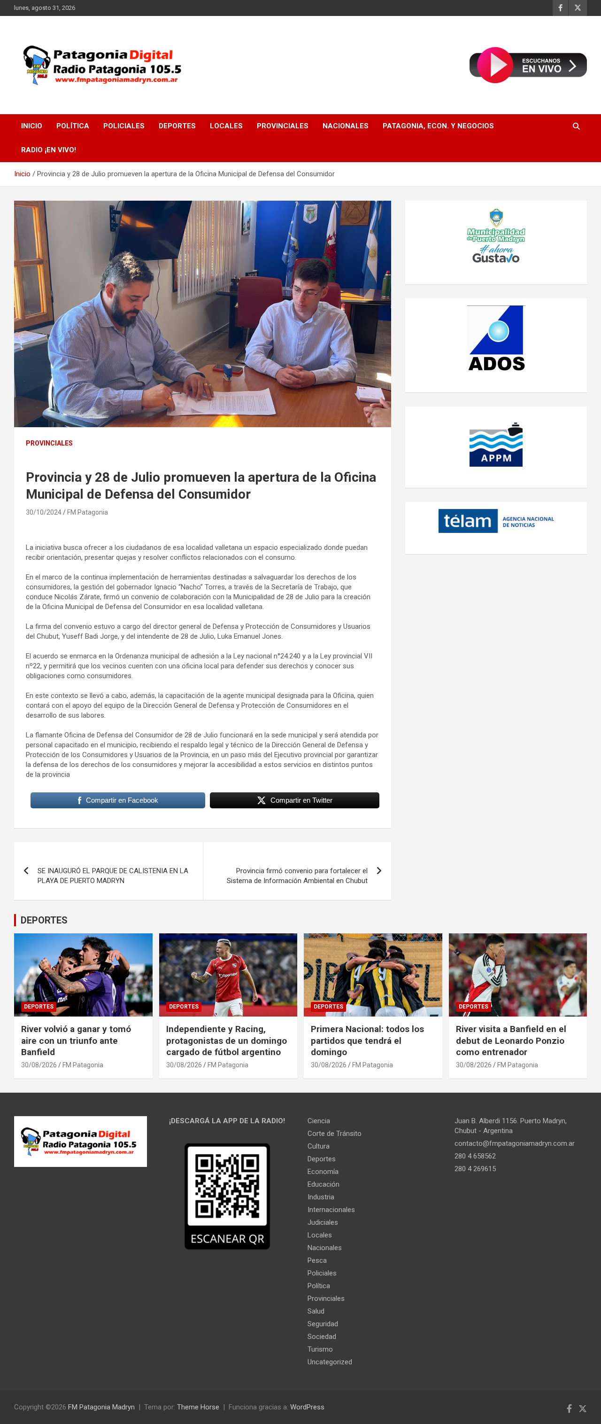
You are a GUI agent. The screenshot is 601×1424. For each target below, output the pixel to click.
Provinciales (282, 126)
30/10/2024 (44, 512)
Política (72, 126)
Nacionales (346, 126)
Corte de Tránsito (335, 1133)
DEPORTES (44, 920)
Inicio (31, 126)
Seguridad (323, 1324)
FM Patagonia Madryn (101, 1407)
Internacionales (331, 1209)
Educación (323, 1184)
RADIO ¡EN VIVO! (48, 150)
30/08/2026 (39, 1065)
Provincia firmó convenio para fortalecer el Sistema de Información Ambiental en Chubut (297, 876)
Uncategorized (330, 1362)
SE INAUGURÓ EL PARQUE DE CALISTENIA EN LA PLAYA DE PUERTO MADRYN (113, 876)
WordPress (307, 1407)
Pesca (317, 1260)
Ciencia (319, 1121)
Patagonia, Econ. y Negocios (438, 126)
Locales (226, 126)
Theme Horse (198, 1407)
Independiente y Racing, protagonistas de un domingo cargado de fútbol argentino (226, 1040)
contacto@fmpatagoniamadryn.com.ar (515, 1143)
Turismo (320, 1349)
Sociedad (322, 1336)
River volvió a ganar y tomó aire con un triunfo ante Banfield (76, 1040)
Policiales (124, 126)
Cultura (319, 1146)
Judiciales (323, 1222)
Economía (323, 1171)
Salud (316, 1311)
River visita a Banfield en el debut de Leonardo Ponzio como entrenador (511, 1040)
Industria (321, 1197)
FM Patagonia (87, 512)
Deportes (177, 126)
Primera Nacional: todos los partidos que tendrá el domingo (367, 1040)
